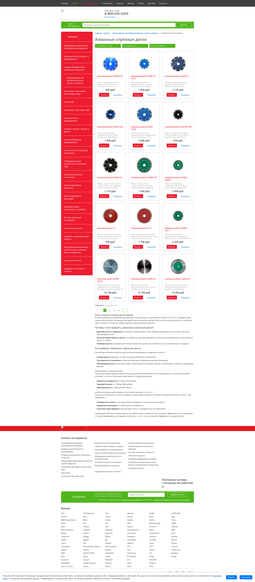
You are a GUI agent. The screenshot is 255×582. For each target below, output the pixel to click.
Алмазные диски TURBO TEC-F (176, 229)
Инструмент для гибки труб (76, 110)
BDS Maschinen (67, 530)
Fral (84, 523)
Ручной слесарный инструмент (72, 218)
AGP (62, 513)
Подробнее (117, 95)
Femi (85, 516)
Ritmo (151, 516)
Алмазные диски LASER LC (177, 76)
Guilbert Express (89, 563)
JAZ (106, 540)
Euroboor (65, 560)
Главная (64, 3)
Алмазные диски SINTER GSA (178, 127)
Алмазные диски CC (106, 228)
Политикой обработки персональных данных (172, 500)
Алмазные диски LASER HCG (110, 127)
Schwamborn (154, 533)
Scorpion (152, 536)
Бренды (131, 3)
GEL (84, 543)
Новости (120, 3)
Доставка (151, 3)
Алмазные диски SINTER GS (110, 76)
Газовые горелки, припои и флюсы (76, 130)
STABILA (152, 563)
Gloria (85, 556)
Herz (107, 513)
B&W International (68, 520)
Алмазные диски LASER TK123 (108, 280)
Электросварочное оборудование (72, 141)
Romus (152, 520)
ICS (106, 523)
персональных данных (131, 500)
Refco (129, 563)
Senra (151, 543)
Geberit (86, 540)
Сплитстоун (176, 550)
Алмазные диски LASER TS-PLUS (143, 77)
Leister (107, 556)
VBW (173, 530)
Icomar (108, 520)
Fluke (85, 520)
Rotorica (152, 526)
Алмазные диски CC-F (141, 228)
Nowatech (131, 536)
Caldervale (65, 536)
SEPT (151, 546)
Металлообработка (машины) (72, 186)
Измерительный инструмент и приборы (75, 208)
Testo (173, 520)
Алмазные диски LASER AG (177, 279)
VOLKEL (174, 536)
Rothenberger (154, 523)
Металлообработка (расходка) (72, 197)
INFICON (108, 530)
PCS (128, 546)
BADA (63, 523)
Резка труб (69, 102)
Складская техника (72, 260)
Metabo (130, 520)
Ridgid (151, 513)
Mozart (130, 526)
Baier (63, 526)
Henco (85, 566)
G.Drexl (86, 533)
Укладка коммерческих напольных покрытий (74, 68)
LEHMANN (109, 553)
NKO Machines (133, 530)
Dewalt (64, 550)
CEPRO (64, 540)
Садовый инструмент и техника (74, 269)
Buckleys (174, 553)
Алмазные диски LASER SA (143, 279)
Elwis (63, 556)
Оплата (141, 3)
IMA (106, 526)
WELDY (174, 540)
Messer (130, 516)
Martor (108, 566)
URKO (173, 523)
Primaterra (131, 553)
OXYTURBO (131, 540)
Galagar (86, 536)
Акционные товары (90, 3)
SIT (150, 553)
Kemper (108, 543)
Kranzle (108, 550)
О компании (107, 3)
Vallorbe (174, 526)
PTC (128, 560)
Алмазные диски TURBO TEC (144, 177)
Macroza (108, 563)
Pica (128, 550)
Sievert (152, 550)
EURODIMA (65, 563)
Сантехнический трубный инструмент (76, 151)
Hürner (108, 516)
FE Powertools (88, 513)
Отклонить (246, 577)
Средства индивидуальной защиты (76, 237)
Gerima (86, 550)
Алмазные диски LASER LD (109, 177)
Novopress (131, 533)
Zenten (174, 543)
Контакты (163, 3)
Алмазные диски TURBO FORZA (176, 178)
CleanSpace (65, 546)
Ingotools (109, 533)
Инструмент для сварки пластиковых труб (75, 92)
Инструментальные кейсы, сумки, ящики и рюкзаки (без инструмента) (76, 250)
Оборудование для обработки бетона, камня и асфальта (75, 80)
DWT (63, 553)
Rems (129, 566)
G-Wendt (86, 530)
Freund (86, 526)
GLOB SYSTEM (88, 553)
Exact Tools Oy (67, 566)
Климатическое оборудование (71, 119)
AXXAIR (64, 516)
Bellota (64, 533)
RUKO (151, 530)
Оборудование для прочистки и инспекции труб (75, 164)
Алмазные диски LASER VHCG (142, 128)
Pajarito (130, 543)
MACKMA (109, 560)
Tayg (173, 516)
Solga (151, 556)
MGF (129, 523)
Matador (130, 513)
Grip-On (86, 560)
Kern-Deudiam (111, 546)
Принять (231, 577)
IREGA (107, 536)
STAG (151, 566)
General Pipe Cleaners (91, 546)
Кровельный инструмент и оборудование (76, 57)
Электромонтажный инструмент (73, 175)
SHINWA (152, 540)
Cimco (63, 543)
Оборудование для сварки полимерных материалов (76, 46)
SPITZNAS (153, 560)
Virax (173, 533)
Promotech (131, 556)
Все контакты (110, 17)
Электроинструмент (73, 228)
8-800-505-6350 (116, 13)
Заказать (104, 95)
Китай (173, 556)
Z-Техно (174, 546)
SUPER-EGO (175, 513)
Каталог (75, 3)
